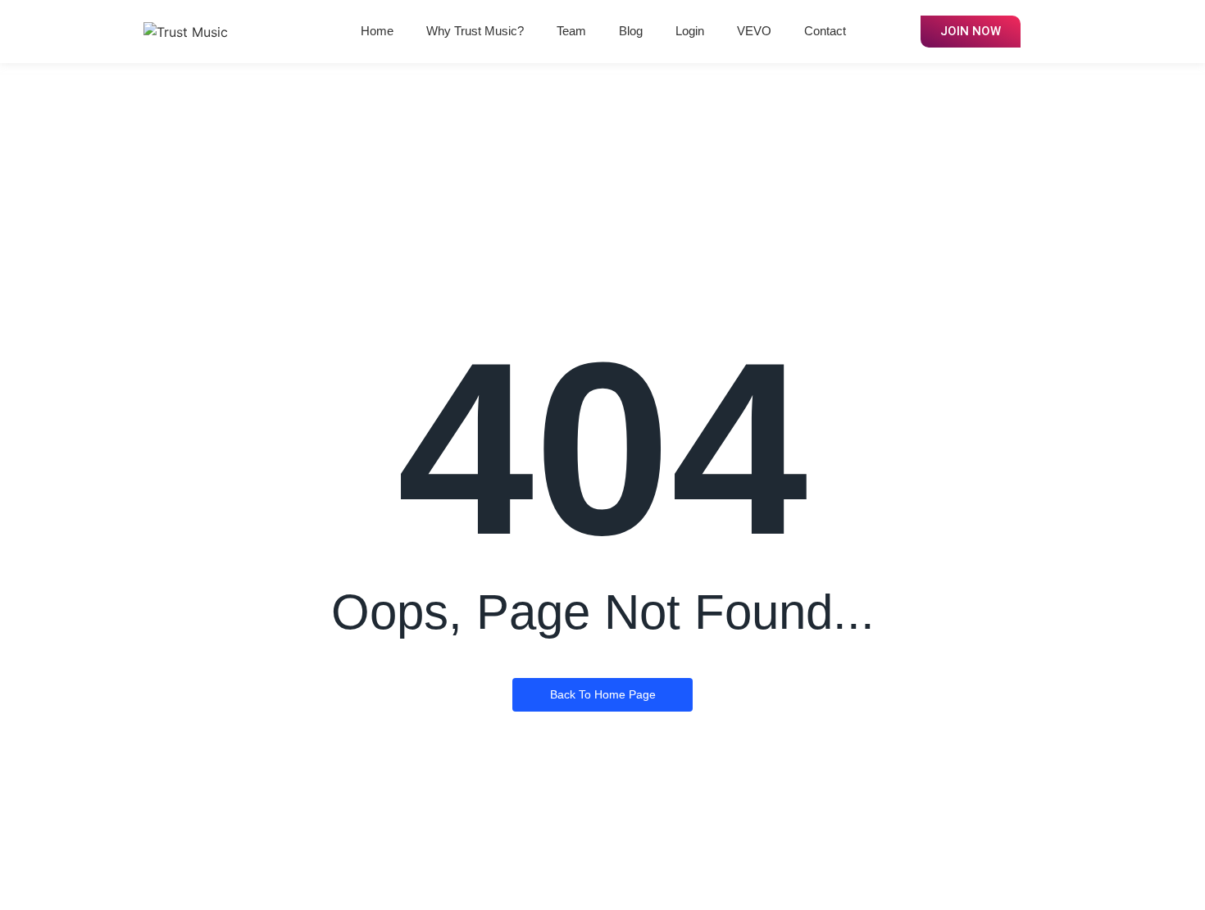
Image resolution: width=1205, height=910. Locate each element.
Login (689, 31)
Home (377, 31)
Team (571, 31)
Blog (631, 31)
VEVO (754, 31)
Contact (825, 31)
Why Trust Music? (475, 31)
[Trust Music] (185, 32)
